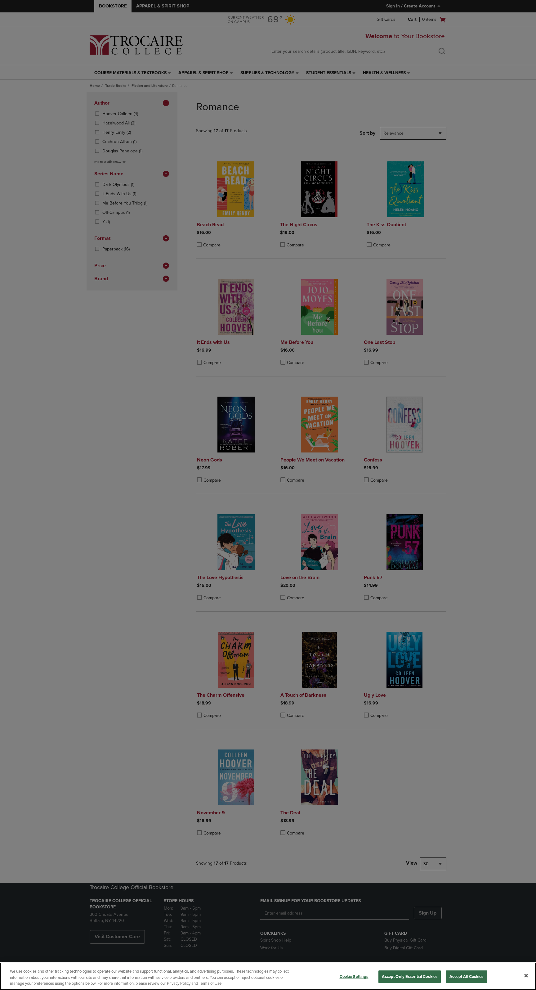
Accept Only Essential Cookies (409, 976)
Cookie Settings (354, 976)
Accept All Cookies (466, 976)
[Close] (526, 975)
